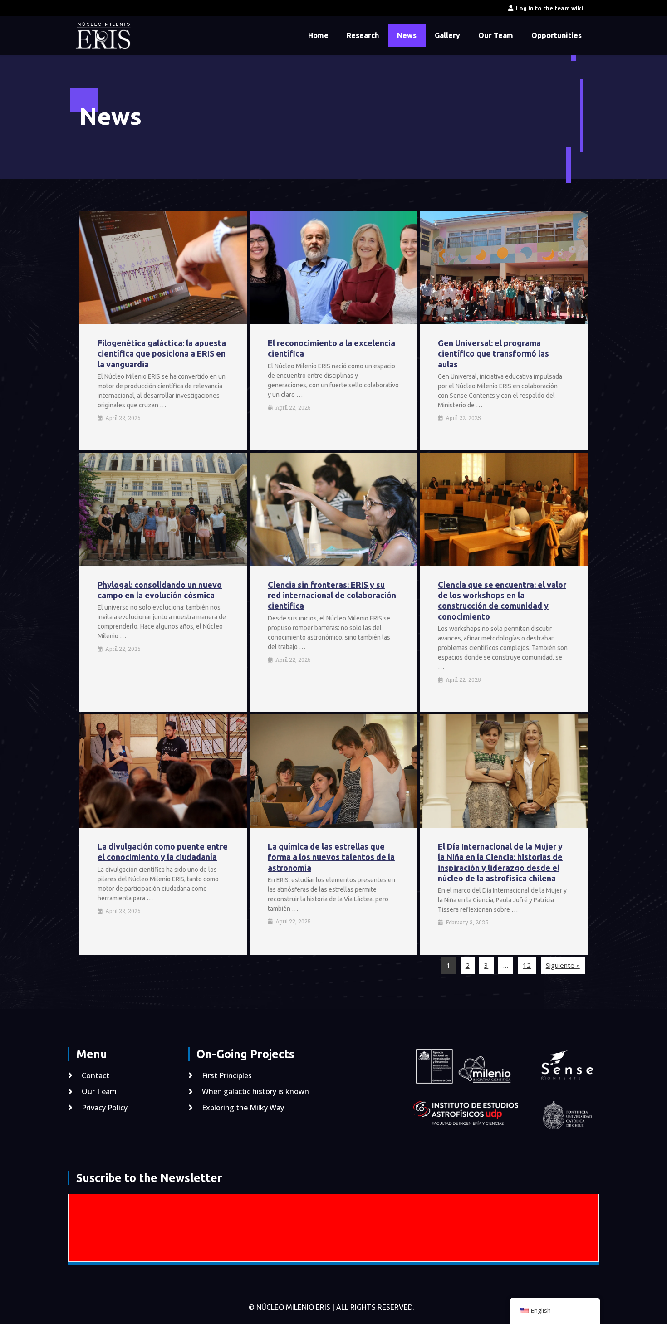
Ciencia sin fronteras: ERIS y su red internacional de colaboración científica (332, 595)
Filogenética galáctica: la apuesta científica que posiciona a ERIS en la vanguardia (162, 353)
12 (527, 965)
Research (363, 35)
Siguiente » (563, 965)
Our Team (495, 35)
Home (318, 35)
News (407, 35)
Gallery (447, 35)
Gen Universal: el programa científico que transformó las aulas (493, 353)
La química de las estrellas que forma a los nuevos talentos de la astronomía (331, 857)
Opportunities (556, 35)
